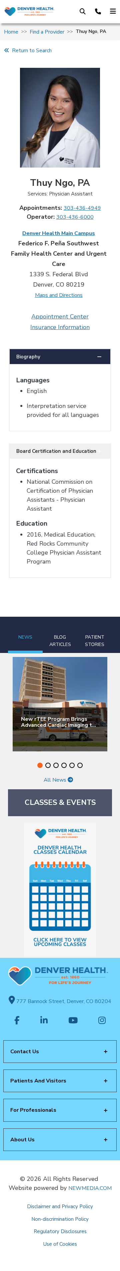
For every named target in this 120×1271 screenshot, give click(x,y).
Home (11, 32)
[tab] (25, 635)
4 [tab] (64, 765)
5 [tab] (72, 765)
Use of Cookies (60, 1244)
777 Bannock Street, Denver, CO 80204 (63, 1001)
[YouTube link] (73, 1021)
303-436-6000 (75, 217)
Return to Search (30, 50)
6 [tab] (80, 765)
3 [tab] (56, 765)
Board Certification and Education (56, 451)
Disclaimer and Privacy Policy (60, 1206)
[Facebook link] (17, 1021)
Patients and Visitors (38, 1080)
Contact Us (24, 1051)
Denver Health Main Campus (58, 233)
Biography (28, 356)
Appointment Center (60, 316)
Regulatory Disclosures (60, 1231)
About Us (22, 1139)
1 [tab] (40, 765)
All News (56, 780)
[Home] (29, 11)
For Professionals (33, 1110)
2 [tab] (48, 765)
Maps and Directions (59, 295)
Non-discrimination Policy (60, 1219)
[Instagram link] (102, 1021)
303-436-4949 (82, 208)
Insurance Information (60, 327)
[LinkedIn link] (44, 1021)
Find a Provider (47, 32)
